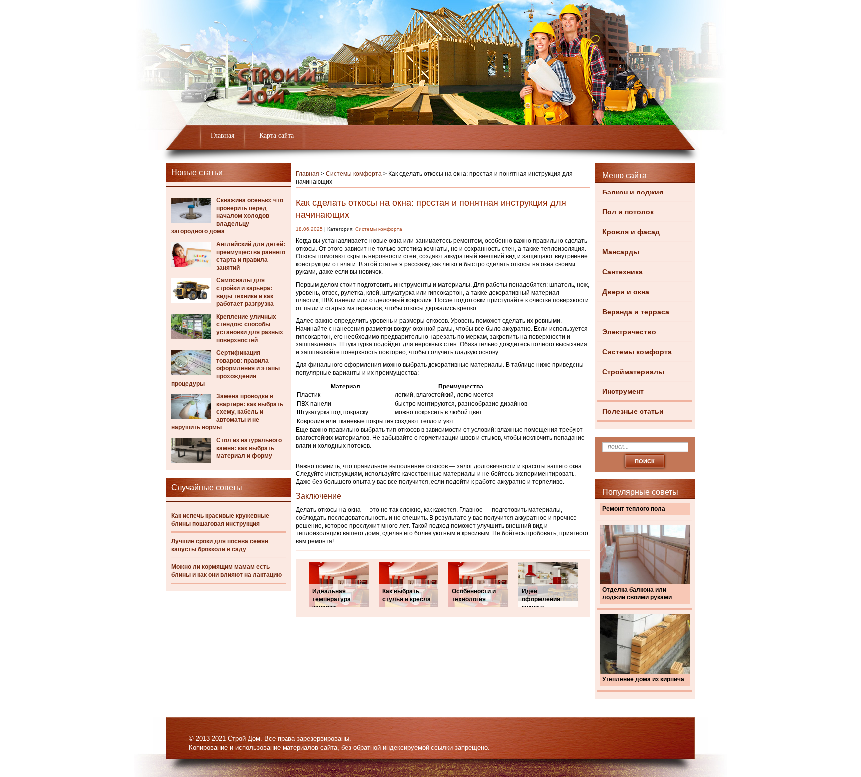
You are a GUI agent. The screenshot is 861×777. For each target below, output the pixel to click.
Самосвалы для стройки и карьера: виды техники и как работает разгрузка (245, 292)
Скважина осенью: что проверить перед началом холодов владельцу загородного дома (227, 216)
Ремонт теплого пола (633, 508)
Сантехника (622, 272)
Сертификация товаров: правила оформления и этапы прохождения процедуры (225, 368)
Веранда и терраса (635, 312)
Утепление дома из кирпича (643, 679)
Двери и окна (625, 292)
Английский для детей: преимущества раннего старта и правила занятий (250, 256)
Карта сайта (276, 135)
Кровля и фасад (631, 232)
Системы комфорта (637, 352)
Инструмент (623, 391)
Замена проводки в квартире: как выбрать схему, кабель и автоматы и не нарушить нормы (227, 412)
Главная (222, 135)
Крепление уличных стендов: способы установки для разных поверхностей (249, 328)
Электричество (629, 332)
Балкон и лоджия (632, 192)
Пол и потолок (628, 212)
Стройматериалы (633, 372)
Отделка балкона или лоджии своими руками (637, 593)
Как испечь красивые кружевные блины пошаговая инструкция (220, 519)
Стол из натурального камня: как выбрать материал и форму (249, 448)
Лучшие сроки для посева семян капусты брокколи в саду (219, 545)
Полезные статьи (633, 411)
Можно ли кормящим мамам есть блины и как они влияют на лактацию (226, 570)
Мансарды (620, 252)
